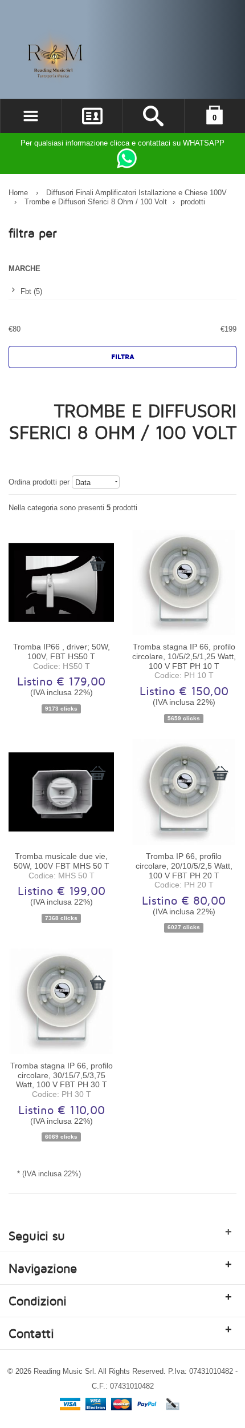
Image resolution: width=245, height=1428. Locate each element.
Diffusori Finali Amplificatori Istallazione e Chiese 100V (136, 192)
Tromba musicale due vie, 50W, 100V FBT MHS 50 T (61, 861)
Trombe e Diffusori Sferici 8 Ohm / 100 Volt (95, 201)
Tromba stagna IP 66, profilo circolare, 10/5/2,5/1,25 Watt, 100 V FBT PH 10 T (184, 656)
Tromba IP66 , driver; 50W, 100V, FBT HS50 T (61, 651)
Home (18, 192)
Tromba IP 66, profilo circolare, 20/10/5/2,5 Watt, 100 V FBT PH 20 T (184, 866)
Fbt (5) (31, 291)
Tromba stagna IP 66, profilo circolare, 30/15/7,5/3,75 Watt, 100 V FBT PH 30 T (61, 1075)
